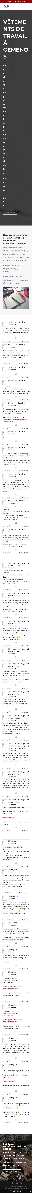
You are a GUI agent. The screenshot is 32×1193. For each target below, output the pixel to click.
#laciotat (27, 703)
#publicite (25, 489)
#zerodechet (11, 489)
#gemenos (11, 544)
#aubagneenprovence (8, 335)
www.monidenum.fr (20, 420)
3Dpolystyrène (14, 841)
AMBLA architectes (19, 357)
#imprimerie (5, 546)
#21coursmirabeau (7, 332)
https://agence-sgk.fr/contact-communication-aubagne (12, 988)
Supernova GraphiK (10, 1188)
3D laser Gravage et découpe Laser (18, 564)
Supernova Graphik (16, 322)
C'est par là (10, 212)
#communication (19, 544)
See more (15, 422)
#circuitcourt (19, 489)
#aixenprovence (25, 332)
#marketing (12, 546)
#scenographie (17, 332)
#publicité (13, 760)
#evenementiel (20, 760)
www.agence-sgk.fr (8, 818)
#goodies (27, 760)
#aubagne (5, 489)
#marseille (10, 733)
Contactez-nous (12, 1171)
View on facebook (24, 341)
